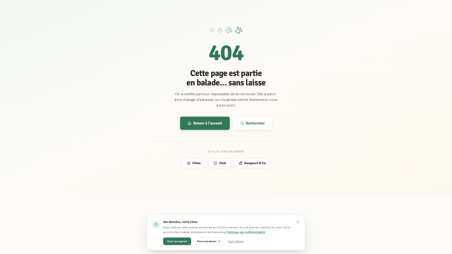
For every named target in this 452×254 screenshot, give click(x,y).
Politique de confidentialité (245, 232)
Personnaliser (207, 241)
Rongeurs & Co (255, 163)
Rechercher (255, 123)
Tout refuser (236, 241)
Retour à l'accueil (207, 123)
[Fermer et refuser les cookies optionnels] (298, 222)
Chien (196, 163)
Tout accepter (177, 241)
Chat (222, 163)
